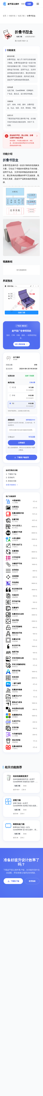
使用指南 (32, 881)
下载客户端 (15, 881)
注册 (29, 4)
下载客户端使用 (23, 457)
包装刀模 (21, 16)
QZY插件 (16, 357)
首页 (4, 16)
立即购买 (21, 443)
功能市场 (12, 16)
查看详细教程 (11, 485)
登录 (23, 4)
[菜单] (37, 3)
